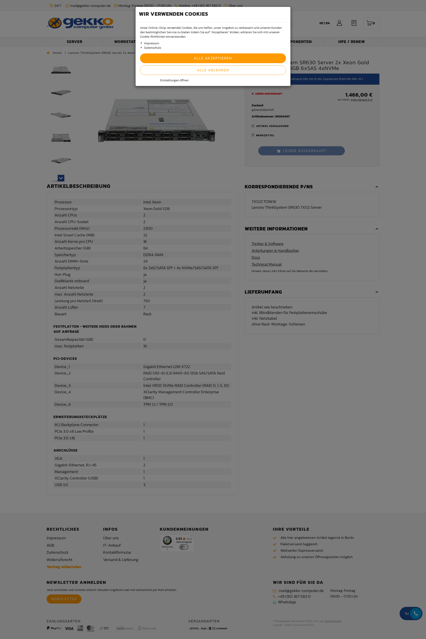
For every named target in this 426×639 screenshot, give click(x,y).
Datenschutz (152, 47)
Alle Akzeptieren (213, 58)
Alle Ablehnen (213, 70)
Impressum (151, 43)
